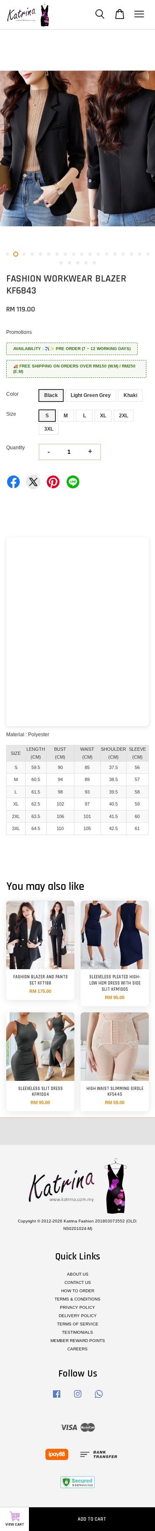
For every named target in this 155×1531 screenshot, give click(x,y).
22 (85, 262)
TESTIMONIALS (77, 1332)
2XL (123, 416)
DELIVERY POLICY (78, 1315)
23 (94, 262)
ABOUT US (77, 1274)
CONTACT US (77, 1282)
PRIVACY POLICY (77, 1307)
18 (147, 254)
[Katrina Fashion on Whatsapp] (99, 1398)
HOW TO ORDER (77, 1290)
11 (90, 254)
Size (11, 414)
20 (69, 262)
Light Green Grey (91, 395)
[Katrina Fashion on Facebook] (56, 1398)
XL (103, 416)
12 (98, 254)
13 (106, 254)
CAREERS (77, 1349)
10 (81, 254)
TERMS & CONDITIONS (77, 1299)
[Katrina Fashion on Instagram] (77, 1398)
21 (77, 262)
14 (114, 254)
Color (12, 394)
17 (139, 254)
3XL (48, 429)
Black (51, 395)
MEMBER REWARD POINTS (77, 1340)
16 (131, 254)
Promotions (19, 332)
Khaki (130, 395)
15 (123, 254)
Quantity (15, 448)
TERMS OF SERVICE (77, 1324)
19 (61, 262)
